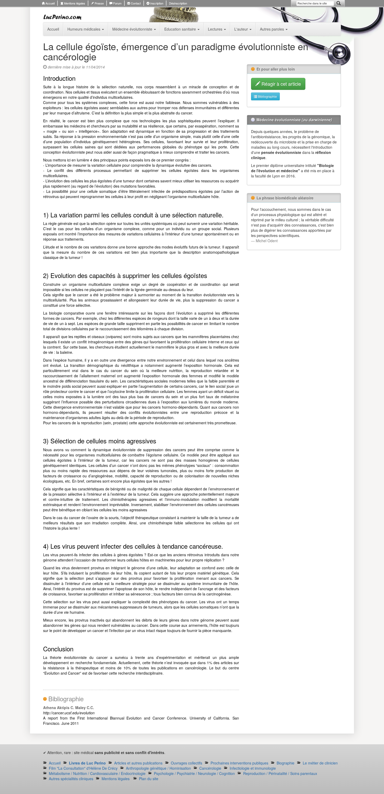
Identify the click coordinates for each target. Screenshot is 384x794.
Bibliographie (267, 96)
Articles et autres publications (138, 763)
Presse (99, 3)
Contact (135, 3)
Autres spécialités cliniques (71, 778)
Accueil (50, 3)
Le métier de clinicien (320, 763)
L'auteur (241, 29)
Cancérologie (210, 768)
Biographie (285, 763)
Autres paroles (272, 29)
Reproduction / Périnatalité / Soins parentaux (280, 773)
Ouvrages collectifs (186, 763)
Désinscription (178, 3)
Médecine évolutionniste (132, 29)
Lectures (215, 29)
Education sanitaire (180, 29)
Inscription (156, 3)
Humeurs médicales (84, 29)
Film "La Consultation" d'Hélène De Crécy (83, 768)
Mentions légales (74, 3)
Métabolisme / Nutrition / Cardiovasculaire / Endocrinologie (97, 773)
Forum (116, 3)
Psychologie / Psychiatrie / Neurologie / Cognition (194, 773)
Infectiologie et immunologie (253, 768)
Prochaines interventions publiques (239, 763)
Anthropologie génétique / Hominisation (158, 768)
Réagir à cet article (280, 83)
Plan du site (148, 778)
